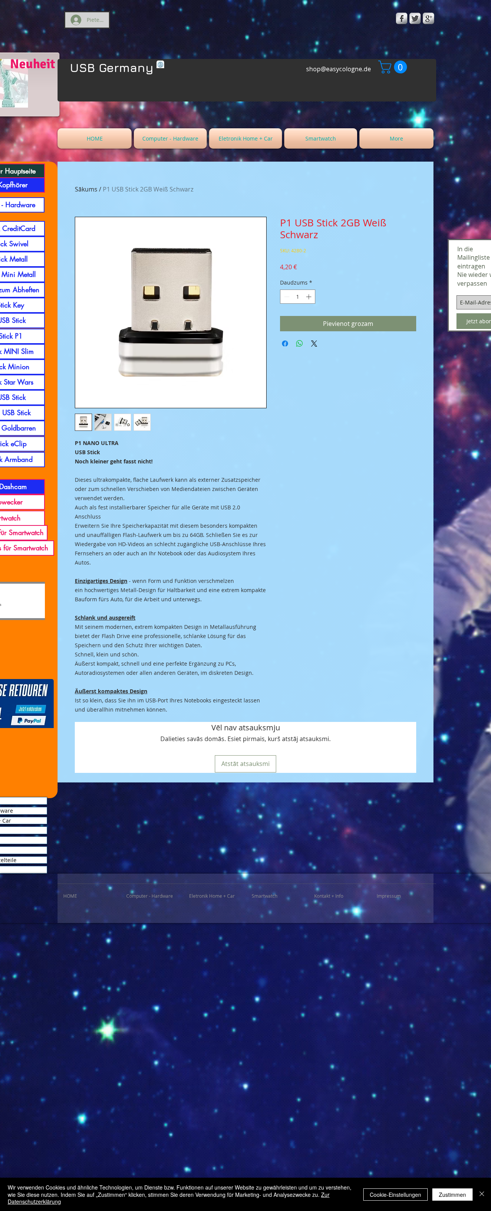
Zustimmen (452, 1194)
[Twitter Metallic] (415, 18)
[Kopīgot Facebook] (285, 343)
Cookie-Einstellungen (395, 1194)
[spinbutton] (298, 296)
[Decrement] (286, 296)
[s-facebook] (401, 18)
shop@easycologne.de (338, 69)
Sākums (86, 189)
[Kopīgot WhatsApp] (299, 343)
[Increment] (309, 296)
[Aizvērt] (481, 1194)
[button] (394, 67)
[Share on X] (314, 343)
